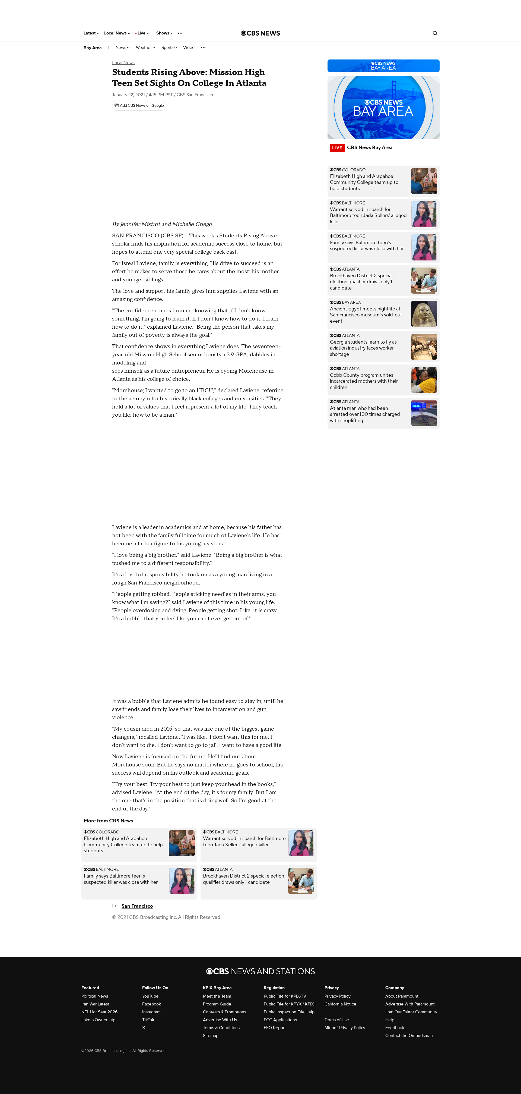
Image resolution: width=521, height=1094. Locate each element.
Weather (144, 47)
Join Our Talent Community (411, 1012)
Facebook (151, 1004)
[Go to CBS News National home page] (260, 33)
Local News (116, 33)
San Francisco (137, 906)
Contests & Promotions (224, 1012)
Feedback (394, 1028)
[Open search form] (435, 33)
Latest (90, 33)
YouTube (150, 996)
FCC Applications (280, 1020)
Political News (94, 996)
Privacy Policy (338, 996)
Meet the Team (217, 996)
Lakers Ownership (98, 1020)
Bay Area (93, 48)
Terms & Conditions (221, 1028)
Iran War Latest (95, 1004)
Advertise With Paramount (410, 1004)
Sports (167, 47)
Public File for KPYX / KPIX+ (290, 1004)
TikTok (148, 1020)
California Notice (340, 1004)
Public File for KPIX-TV (285, 996)
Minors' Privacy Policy (345, 1028)
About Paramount (401, 996)
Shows (163, 33)
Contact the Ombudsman (409, 1035)
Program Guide (217, 1004)
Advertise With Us (220, 1020)
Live (142, 33)
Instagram (151, 1012)
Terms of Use (337, 1020)
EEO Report (275, 1028)
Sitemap (210, 1035)
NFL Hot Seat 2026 (99, 1012)
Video (189, 47)
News (121, 47)
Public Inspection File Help (289, 1012)
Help (389, 1020)
